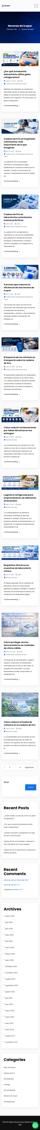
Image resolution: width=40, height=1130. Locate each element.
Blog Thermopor (10, 1067)
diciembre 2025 (11, 966)
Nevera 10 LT (18, 890)
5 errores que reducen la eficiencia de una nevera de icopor (19, 287)
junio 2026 (9, 929)
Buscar (6, 782)
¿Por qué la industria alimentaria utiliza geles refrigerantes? (17, 74)
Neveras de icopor (21, 84)
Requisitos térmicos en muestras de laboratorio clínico (17, 568)
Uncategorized (9, 1102)
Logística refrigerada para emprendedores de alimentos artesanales (20, 497)
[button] (35, 1125)
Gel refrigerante (20, 154)
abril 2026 (9, 941)
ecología (7, 1085)
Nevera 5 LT (15, 885)
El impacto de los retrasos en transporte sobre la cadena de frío (19, 360)
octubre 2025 (10, 979)
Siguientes (29, 767)
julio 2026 (8, 922)
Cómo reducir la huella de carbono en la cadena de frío (19, 723)
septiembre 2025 (11, 985)
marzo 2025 (9, 1011)
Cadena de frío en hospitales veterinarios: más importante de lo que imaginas (19, 143)
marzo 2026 (9, 947)
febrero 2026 (10, 954)
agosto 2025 (10, 992)
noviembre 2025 (11, 973)
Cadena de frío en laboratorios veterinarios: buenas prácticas (18, 217)
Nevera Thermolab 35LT (20, 880)
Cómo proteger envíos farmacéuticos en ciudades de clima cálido (19, 645)
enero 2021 (9, 1023)
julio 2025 (8, 998)
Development (9, 1079)
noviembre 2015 (11, 1042)
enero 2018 (9, 1030)
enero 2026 (9, 960)
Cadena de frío (10, 84)
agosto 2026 (10, 916)
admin (6, 880)
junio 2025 (9, 1004)
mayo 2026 (9, 935)
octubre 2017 (10, 1036)
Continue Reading (11, 106)
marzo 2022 (9, 1017)
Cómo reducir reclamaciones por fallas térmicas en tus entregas (20, 430)
